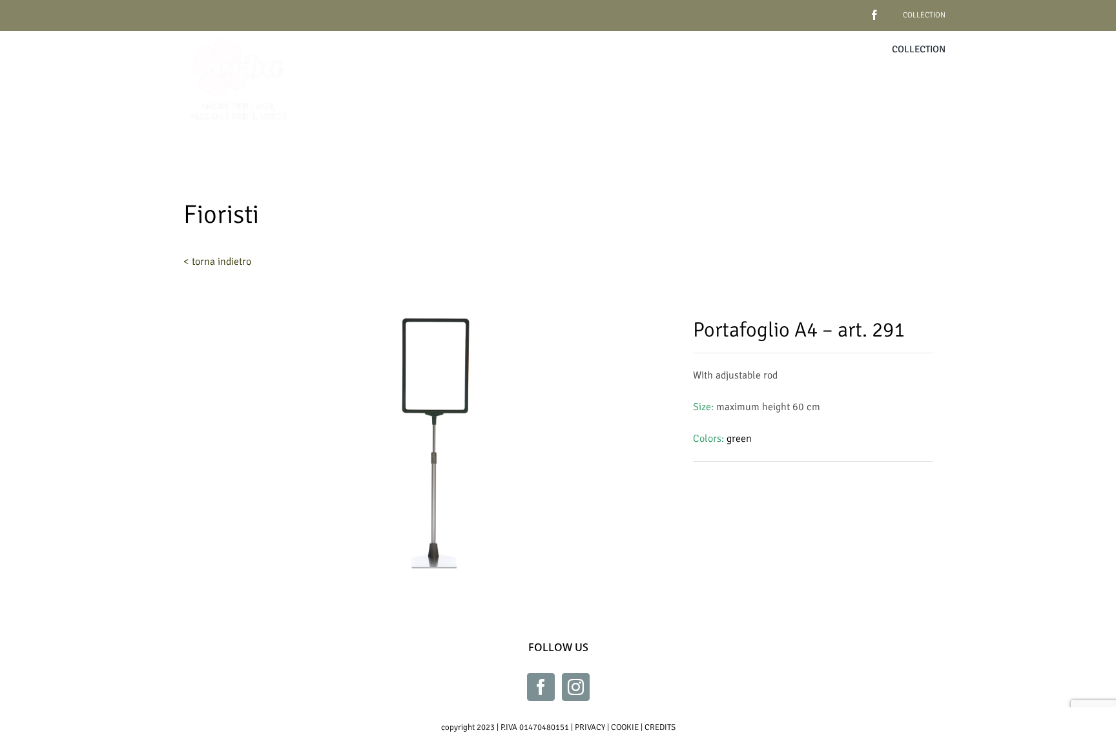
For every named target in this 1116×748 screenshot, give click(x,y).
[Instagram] (576, 687)
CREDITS (660, 727)
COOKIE (625, 727)
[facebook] (854, 10)
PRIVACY (590, 727)
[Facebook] (541, 687)
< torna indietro (217, 261)
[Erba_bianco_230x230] (238, 36)
